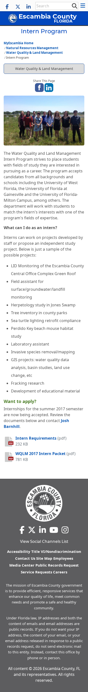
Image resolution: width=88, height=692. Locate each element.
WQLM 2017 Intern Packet (40, 453)
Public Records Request (57, 565)
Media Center (21, 565)
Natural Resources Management (32, 48)
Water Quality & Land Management (34, 52)
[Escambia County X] (18, 7)
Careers (60, 571)
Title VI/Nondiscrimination (56, 551)
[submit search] (74, 6)
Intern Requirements (35, 438)
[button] (83, 5)
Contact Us (25, 558)
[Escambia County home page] (44, 503)
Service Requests (36, 571)
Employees (63, 558)
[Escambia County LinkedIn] (28, 7)
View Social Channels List (44, 541)
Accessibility (18, 551)
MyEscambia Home (18, 43)
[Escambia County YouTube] (53, 530)
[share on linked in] (48, 87)
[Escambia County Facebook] (7, 7)
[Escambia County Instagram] (65, 530)
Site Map (44, 558)
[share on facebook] (39, 87)
